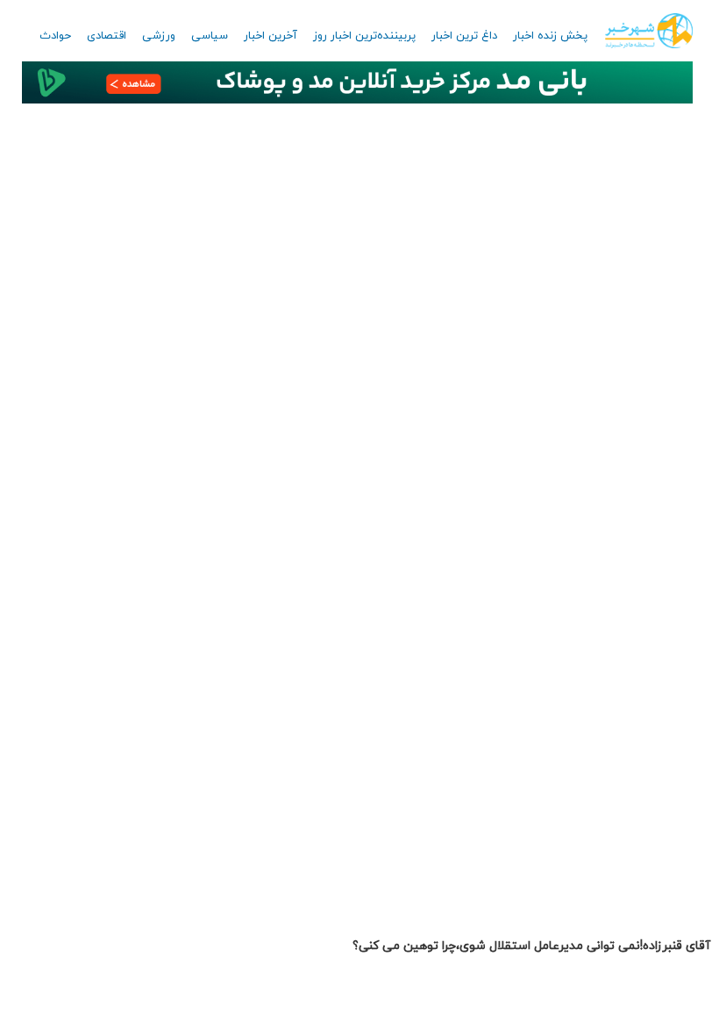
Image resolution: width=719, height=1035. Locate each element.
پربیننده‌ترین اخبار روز (364, 36)
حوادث (55, 36)
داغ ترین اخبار (464, 36)
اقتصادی (106, 36)
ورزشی (158, 36)
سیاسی (209, 36)
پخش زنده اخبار (550, 36)
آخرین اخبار (270, 36)
